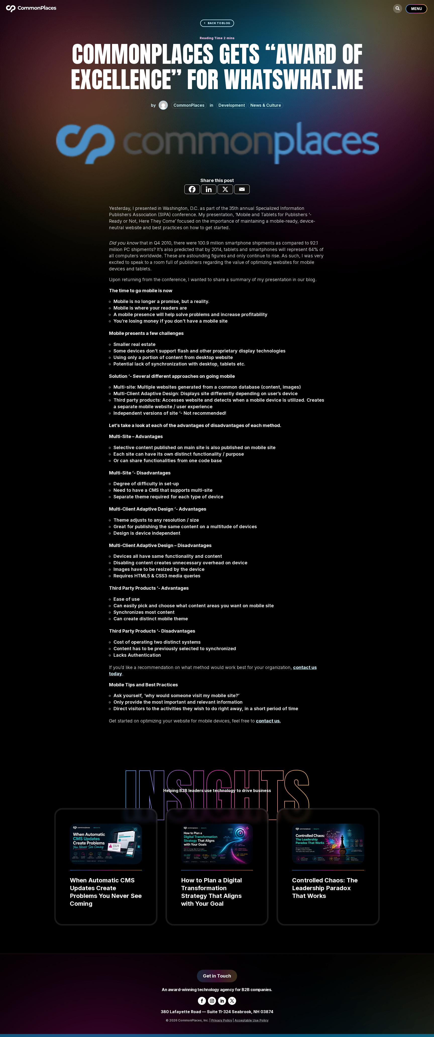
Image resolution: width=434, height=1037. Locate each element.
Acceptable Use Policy (251, 1020)
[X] (225, 189)
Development (232, 105)
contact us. (268, 720)
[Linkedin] (208, 189)
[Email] (242, 189)
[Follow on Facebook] (202, 1001)
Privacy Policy (221, 1020)
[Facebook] (192, 189)
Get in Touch (217, 976)
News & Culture (265, 105)
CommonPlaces (189, 105)
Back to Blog (219, 23)
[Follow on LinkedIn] (222, 1001)
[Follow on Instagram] (212, 1001)
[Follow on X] (232, 1001)
